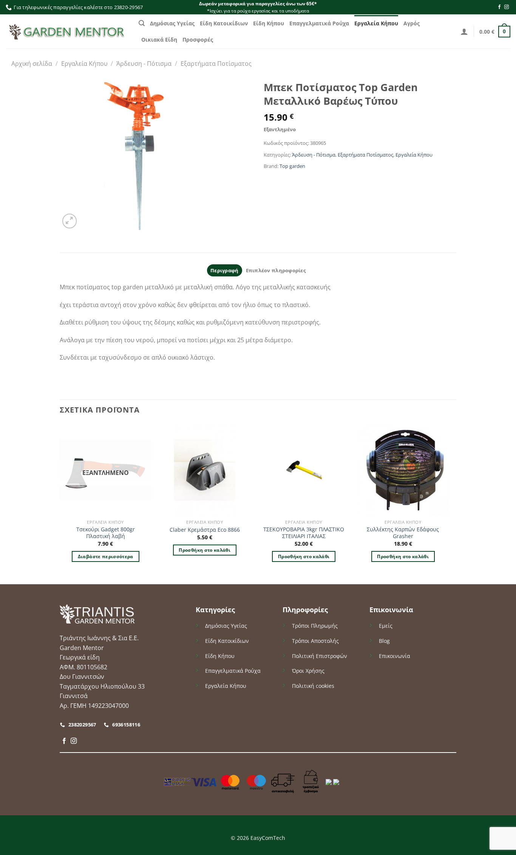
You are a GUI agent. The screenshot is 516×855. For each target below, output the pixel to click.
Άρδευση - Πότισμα (143, 63)
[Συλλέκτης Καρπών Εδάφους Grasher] (403, 470)
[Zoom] (69, 221)
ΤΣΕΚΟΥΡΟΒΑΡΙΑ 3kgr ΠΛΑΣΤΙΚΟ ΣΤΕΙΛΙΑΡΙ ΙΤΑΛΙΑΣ (303, 533)
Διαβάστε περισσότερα (105, 556)
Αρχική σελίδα (31, 63)
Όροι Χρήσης (308, 670)
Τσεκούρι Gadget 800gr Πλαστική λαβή (105, 533)
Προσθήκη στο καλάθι (204, 550)
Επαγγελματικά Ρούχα (319, 23)
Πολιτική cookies (313, 685)
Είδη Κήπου (268, 23)
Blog (384, 640)
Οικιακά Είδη (159, 39)
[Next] (448, 503)
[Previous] (60, 503)
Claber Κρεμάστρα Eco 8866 (205, 529)
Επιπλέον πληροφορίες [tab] (276, 270)
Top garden (292, 166)
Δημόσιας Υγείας (172, 23)
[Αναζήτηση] (142, 23)
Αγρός (411, 23)
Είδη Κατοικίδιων (224, 23)
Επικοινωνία (394, 655)
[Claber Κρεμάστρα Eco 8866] (204, 470)
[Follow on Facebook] (499, 7)
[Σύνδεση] (464, 31)
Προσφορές (197, 39)
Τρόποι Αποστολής (315, 640)
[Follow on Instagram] (506, 7)
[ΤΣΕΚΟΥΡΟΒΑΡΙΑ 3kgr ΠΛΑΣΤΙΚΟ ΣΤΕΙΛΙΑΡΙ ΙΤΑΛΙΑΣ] (304, 470)
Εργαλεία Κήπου (376, 23)
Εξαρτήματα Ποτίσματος (216, 63)
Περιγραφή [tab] (224, 270)
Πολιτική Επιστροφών (319, 655)
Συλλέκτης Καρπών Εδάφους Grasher (403, 533)
